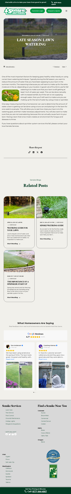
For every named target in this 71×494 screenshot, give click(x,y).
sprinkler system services (34, 123)
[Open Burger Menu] (66, 10)
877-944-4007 (56, 3)
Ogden (8, 456)
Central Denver (46, 421)
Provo (8, 459)
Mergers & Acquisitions (13, 424)
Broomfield (44, 415)
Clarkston (9, 468)
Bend (43, 442)
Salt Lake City (10, 462)
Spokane (8, 477)
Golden (43, 424)
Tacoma (8, 479)
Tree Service (10, 413)
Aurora (43, 413)
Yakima (8, 482)
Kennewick (9, 471)
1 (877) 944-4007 (10, 432)
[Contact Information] (21, 11)
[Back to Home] (15, 11)
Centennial (44, 418)
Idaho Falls (44, 436)
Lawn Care (9, 410)
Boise (43, 430)
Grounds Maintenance (13, 418)
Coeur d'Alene (45, 433)
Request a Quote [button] (54, 10)
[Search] (26, 10)
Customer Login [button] (37, 10)
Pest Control (10, 415)
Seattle (8, 474)
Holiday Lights (10, 421)
